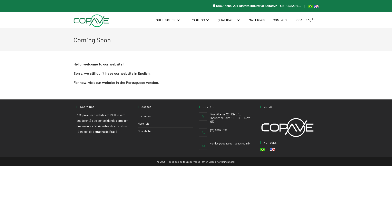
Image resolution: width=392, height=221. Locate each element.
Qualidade (144, 131)
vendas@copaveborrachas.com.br (230, 143)
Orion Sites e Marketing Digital (218, 161)
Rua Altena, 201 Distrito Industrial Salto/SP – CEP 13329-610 (258, 6)
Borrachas (144, 116)
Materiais (143, 123)
